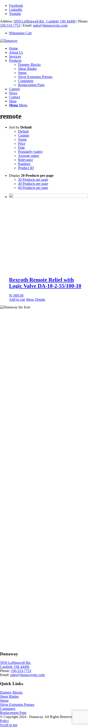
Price (21, 143)
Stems (4, 700)
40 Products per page (33, 184)
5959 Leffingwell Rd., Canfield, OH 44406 (45, 21)
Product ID (26, 168)
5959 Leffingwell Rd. (15, 663)
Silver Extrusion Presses (17, 704)
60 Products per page (33, 188)
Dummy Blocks (11, 692)
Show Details (35, 299)
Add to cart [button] (17, 299)
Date (21, 147)
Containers (7, 709)
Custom (23, 135)
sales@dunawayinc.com (50, 25)
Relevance (25, 160)
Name (22, 139)
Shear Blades (9, 696)
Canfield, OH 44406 (14, 667)
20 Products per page (33, 179)
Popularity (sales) (30, 152)
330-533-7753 (10, 25)
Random (24, 164)
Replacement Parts (13, 713)
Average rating (28, 156)
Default (23, 131)
